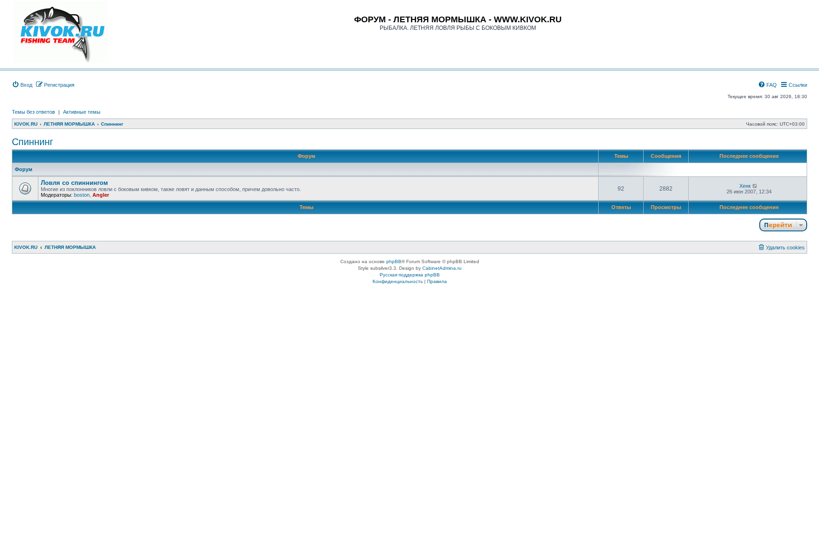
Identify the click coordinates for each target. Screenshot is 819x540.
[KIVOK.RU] (60, 32)
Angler (100, 195)
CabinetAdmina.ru (442, 268)
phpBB (393, 261)
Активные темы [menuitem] (81, 112)
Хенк (745, 186)
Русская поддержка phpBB (410, 274)
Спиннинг (32, 142)
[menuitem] (22, 85)
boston (82, 195)
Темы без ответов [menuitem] (33, 112)
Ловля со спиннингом (74, 182)
